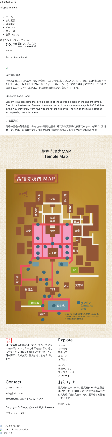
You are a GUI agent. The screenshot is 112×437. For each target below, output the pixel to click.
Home (9, 50)
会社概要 (10, 20)
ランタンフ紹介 (12, 425)
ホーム (9, 16)
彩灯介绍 (8, 432)
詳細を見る (64, 403)
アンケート (64, 375)
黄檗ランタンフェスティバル (15, 40)
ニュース (10, 30)
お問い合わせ (13, 34)
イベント (10, 27)
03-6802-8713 (8, 1)
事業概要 (10, 23)
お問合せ (63, 359)
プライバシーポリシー (17, 413)
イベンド (63, 365)
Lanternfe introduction (16, 429)
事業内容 (63, 352)
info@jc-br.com (8, 7)
